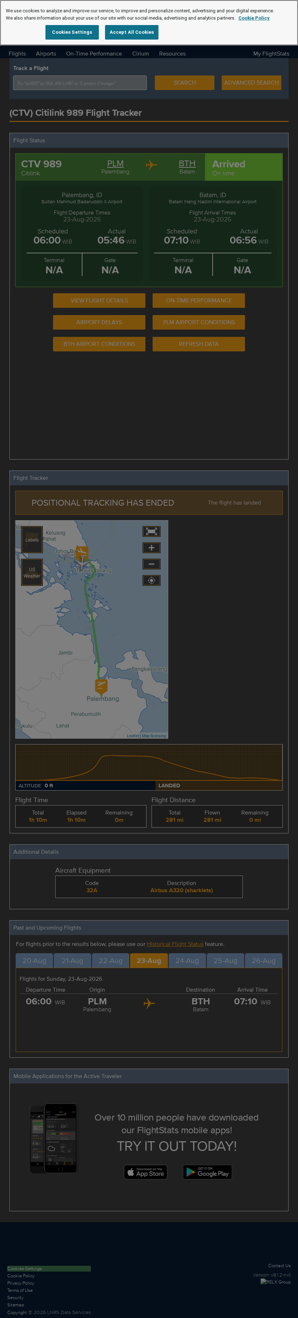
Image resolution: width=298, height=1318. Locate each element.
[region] (149, 22)
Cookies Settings (72, 32)
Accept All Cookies (132, 32)
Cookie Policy (254, 18)
